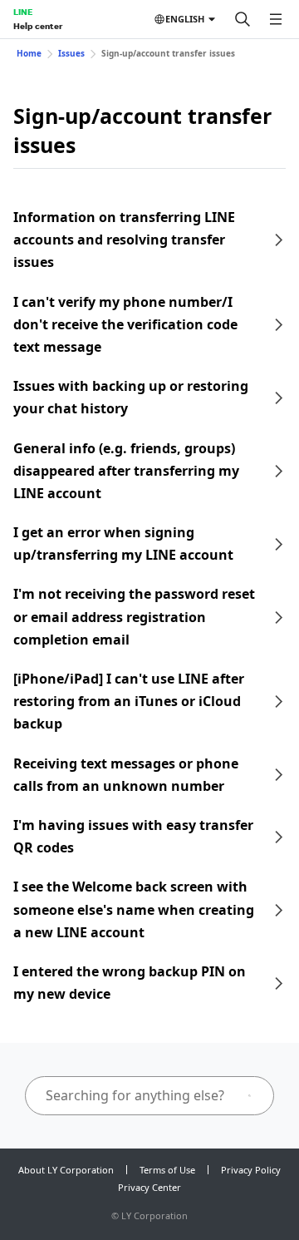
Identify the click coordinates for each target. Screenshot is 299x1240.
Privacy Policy (251, 1169)
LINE (22, 11)
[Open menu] (275, 19)
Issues (71, 53)
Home (29, 53)
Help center (37, 26)
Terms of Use (167, 1169)
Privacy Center (149, 1187)
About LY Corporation (66, 1169)
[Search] (242, 19)
